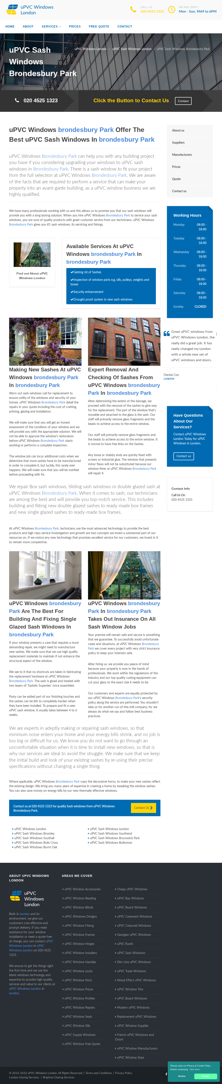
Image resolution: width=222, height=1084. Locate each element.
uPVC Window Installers (81, 953)
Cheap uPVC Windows (132, 889)
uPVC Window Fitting (79, 925)
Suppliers (178, 142)
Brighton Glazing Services (58, 1077)
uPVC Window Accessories (83, 889)
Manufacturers (182, 154)
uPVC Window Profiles (80, 998)
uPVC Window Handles (80, 962)
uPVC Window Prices (79, 989)
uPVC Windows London (30, 829)
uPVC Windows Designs (81, 916)
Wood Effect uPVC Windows (136, 980)
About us (178, 130)
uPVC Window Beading (80, 898)
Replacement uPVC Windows (136, 1016)
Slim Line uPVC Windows (134, 962)
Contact (125, 26)
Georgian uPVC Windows (134, 934)
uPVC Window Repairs (80, 1007)
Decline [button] (182, 1076)
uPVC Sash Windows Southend (111, 833)
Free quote (99, 26)
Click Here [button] (195, 1069)
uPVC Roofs (125, 944)
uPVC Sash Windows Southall (34, 838)
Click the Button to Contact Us (129, 100)
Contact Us (142, 807)
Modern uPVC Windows (133, 1007)
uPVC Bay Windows (130, 898)
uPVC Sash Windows (131, 953)
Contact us (179, 191)
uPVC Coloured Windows (134, 925)
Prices (75, 26)
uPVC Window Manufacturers (137, 1048)
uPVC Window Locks (79, 971)
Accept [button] (205, 1076)
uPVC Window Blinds (79, 907)
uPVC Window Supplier (133, 1025)
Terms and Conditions (98, 1073)
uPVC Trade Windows (131, 971)
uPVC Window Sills (77, 1025)
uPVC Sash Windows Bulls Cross (36, 842)
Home (10, 26)
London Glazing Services (24, 1077)
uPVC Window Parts (78, 980)
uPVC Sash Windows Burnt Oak (35, 847)
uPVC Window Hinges (79, 944)
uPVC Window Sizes (130, 1057)
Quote (176, 179)
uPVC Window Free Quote (82, 1044)
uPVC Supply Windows (80, 1035)
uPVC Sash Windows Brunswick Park (115, 838)
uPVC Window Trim (130, 989)
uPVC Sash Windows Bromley (34, 833)
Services (50, 26)
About (28, 26)
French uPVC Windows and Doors (134, 1037)
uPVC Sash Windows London (109, 829)
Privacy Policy (123, 1073)
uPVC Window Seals (78, 1016)
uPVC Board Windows (132, 907)
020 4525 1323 (152, 11)
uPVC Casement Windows (134, 916)
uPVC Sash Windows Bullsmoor (111, 842)
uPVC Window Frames (80, 934)
